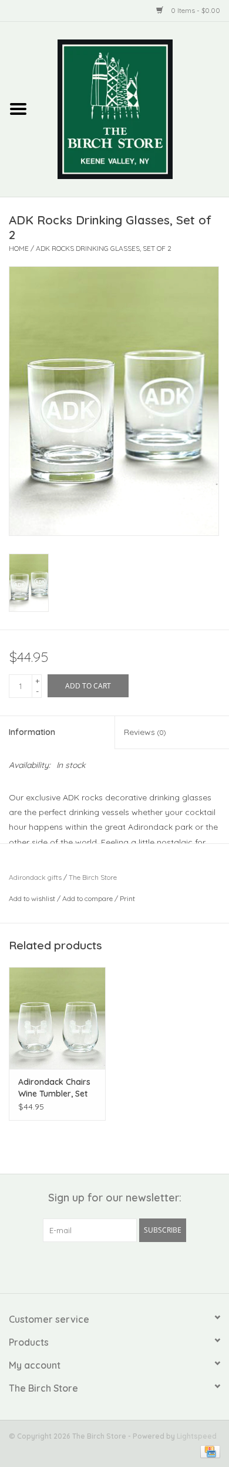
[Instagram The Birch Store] (125, 1266)
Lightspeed (197, 1436)
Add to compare (88, 898)
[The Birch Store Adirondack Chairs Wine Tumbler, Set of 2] (57, 1018)
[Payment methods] (208, 1450)
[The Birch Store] (133, 108)
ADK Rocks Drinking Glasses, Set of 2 (103, 248)
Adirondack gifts (35, 877)
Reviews (145, 732)
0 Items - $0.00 (194, 10)
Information (32, 732)
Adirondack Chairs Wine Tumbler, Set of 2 (54, 1088)
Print (127, 898)
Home (19, 248)
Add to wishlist (32, 898)
